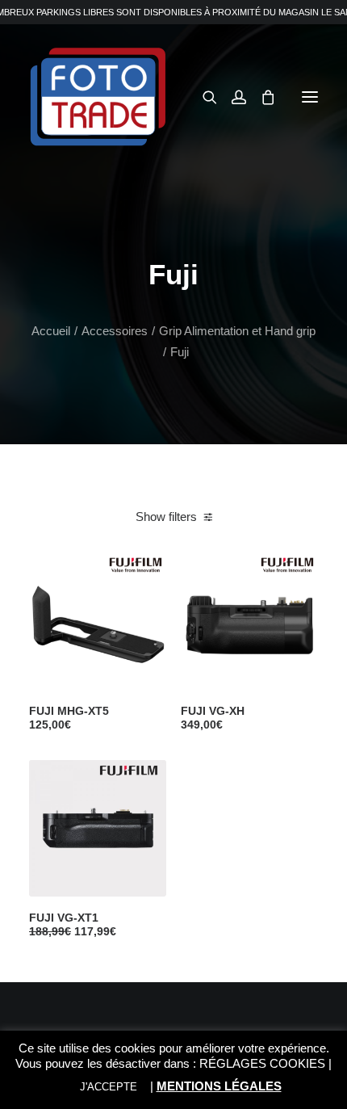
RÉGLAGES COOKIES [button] (262, 1063)
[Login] (231, 97)
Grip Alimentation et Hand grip (237, 331)
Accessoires (115, 331)
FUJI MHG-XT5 (69, 717)
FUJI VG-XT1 (72, 925)
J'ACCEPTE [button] (108, 1087)
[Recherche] (202, 97)
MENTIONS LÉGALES (219, 1086)
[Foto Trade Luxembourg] (98, 96)
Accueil (50, 331)
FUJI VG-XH (213, 717)
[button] (310, 96)
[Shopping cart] (260, 97)
